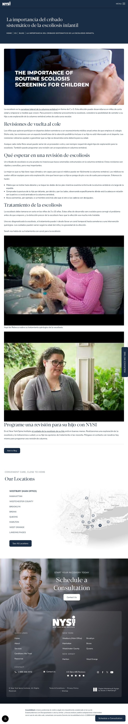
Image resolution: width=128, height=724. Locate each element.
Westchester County (21, 501)
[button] (5, 718)
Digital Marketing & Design (108, 689)
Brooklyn (14, 506)
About (17, 643)
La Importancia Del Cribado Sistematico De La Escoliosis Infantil (60, 33)
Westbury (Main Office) (23, 491)
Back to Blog (12, 450)
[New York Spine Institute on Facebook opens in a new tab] (102, 672)
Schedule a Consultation (110, 718)
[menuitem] (98, 672)
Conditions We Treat (23, 653)
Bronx (12, 511)
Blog (21, 33)
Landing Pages (17, 532)
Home (9, 33)
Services (18, 648)
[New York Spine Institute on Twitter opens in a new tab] (107, 672)
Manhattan (15, 496)
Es (15, 33)
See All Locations (20, 543)
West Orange (16, 527)
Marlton (14, 522)
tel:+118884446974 (89, 715)
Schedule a (72, 581)
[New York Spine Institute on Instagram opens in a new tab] (98, 672)
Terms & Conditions (57, 688)
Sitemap (65, 691)
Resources (18, 658)
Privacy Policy (72, 688)
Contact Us (72, 597)
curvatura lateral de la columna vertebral (39, 109)
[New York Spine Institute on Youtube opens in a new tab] (112, 672)
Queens (13, 516)
